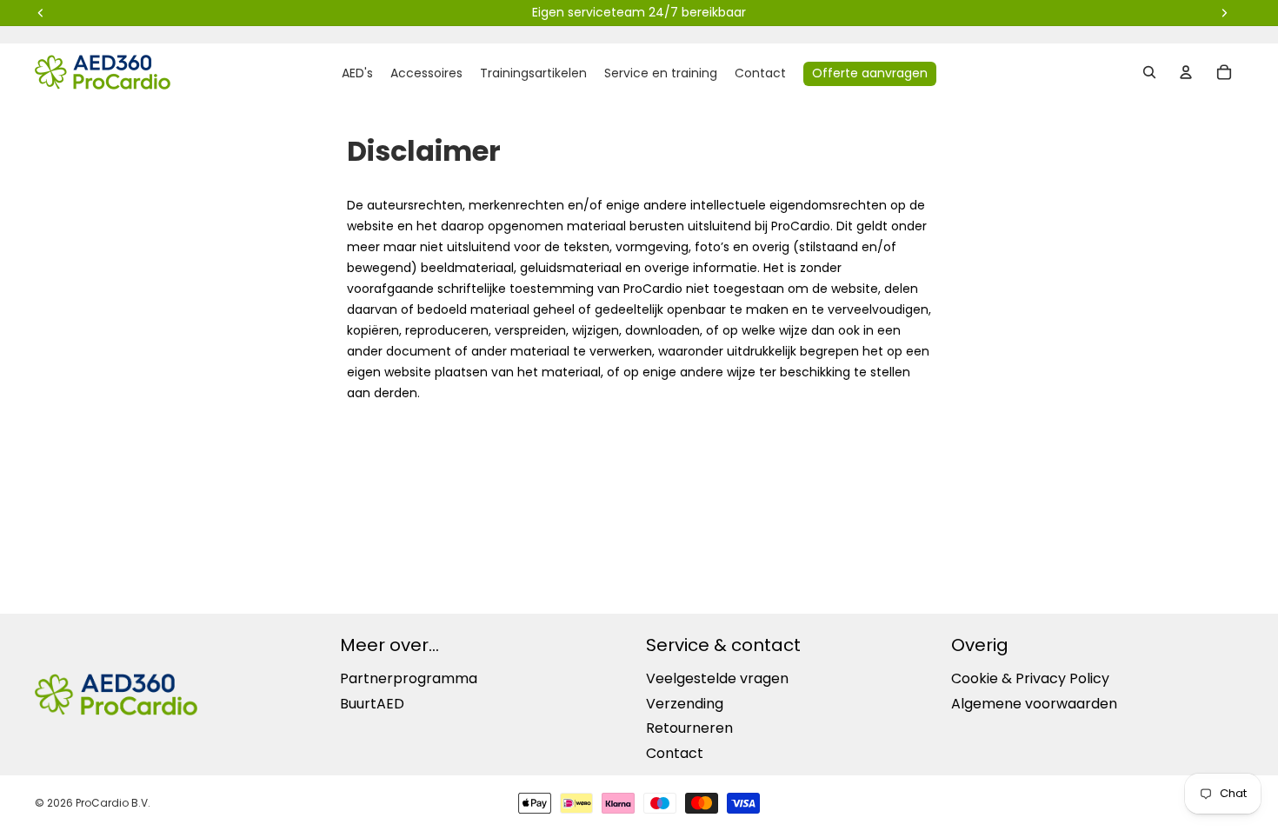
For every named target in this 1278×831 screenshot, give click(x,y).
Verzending (684, 704)
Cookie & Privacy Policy (1030, 678)
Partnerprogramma (408, 678)
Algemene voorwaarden (1034, 704)
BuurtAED (372, 704)
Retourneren (689, 728)
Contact (674, 753)
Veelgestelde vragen (717, 678)
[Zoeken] (1149, 72)
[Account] (1186, 72)
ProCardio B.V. (113, 802)
